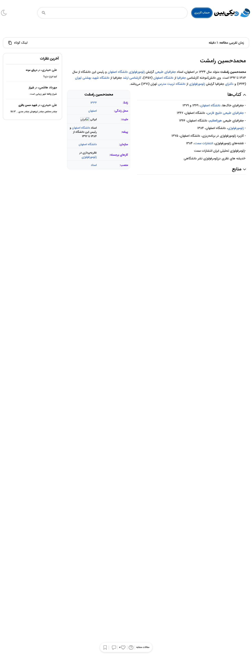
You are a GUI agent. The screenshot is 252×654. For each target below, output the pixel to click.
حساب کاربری (202, 12)
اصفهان (92, 111)
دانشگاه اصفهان (118, 71)
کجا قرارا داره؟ (50, 76)
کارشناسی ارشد (132, 77)
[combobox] (117, 13)
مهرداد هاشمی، (47, 87)
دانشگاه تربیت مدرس (171, 83)
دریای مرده (31, 70)
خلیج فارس (214, 112)
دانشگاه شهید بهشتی (95, 77)
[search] (43, 12)
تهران (78, 77)
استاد (94, 165)
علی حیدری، (49, 70)
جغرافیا (181, 77)
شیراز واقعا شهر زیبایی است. (43, 94)
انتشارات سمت (204, 143)
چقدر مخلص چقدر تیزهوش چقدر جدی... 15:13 (33, 112)
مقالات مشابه (142, 647)
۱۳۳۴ (93, 103)
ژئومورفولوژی (137, 71)
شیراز (31, 88)
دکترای (229, 83)
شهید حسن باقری (28, 105)
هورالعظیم (215, 120)
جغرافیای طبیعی (165, 71)
